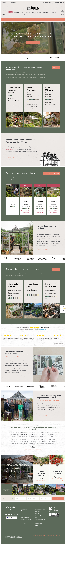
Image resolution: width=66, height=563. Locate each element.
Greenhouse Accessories (40, 509)
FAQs (22, 521)
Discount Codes (38, 523)
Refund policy (49, 535)
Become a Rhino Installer (26, 519)
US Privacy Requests (57, 535)
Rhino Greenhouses (39, 507)
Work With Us (23, 515)
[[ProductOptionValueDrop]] (10, 206)
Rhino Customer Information (24, 510)
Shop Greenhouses (33, 42)
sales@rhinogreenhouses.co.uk (12, 512)
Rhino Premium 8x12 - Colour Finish (54, 200)
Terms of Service (42, 535)
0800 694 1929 (10, 508)
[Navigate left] (2, 338)
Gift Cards (37, 513)
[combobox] (11, 518)
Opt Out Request (49, 537)
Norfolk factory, (9, 149)
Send (57, 498)
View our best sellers (51, 173)
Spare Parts (37, 511)
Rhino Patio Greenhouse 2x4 (12, 200)
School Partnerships (25, 517)
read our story (12, 157)
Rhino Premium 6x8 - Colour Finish (26, 200)
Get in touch (42, 415)
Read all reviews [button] (43, 329)
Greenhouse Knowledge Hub (40, 516)
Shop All (56, 67)
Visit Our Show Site (24, 507)
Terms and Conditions (25, 512)
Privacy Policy (35, 535)
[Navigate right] (64, 338)
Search (36, 525)
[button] (4, 12)
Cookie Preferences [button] (57, 537)
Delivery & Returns (24, 523)
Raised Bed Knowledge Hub (40, 520)
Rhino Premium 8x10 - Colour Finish (40, 200)
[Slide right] (14, 251)
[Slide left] (5, 251)
